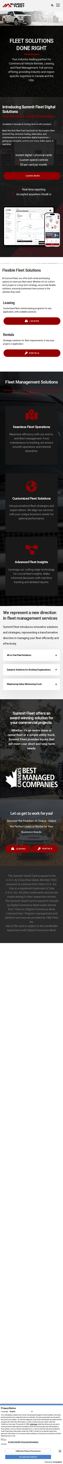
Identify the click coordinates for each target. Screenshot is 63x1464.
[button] (60, 1451)
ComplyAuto (57, 1462)
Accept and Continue (28, 1457)
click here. (34, 1424)
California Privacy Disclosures (28, 1451)
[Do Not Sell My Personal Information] (19, 1440)
